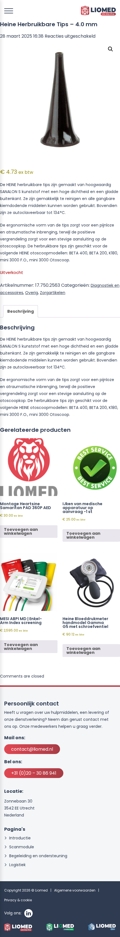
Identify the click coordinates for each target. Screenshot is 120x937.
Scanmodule (21, 847)
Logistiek (17, 865)
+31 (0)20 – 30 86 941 (33, 773)
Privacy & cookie (18, 900)
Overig (31, 292)
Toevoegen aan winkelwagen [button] (21, 531)
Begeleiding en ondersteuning (38, 856)
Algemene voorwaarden (74, 890)
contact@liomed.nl (32, 749)
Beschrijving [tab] (20, 311)
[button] (110, 49)
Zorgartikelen (52, 292)
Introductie (20, 838)
